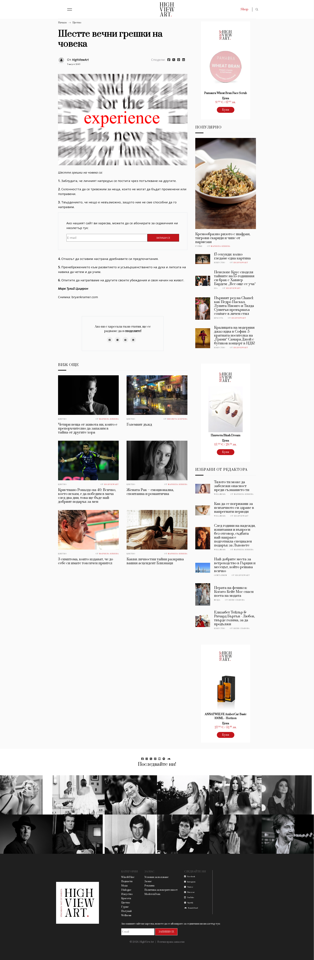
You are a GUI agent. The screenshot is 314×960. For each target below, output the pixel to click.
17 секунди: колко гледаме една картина (232, 256)
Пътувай (126, 911)
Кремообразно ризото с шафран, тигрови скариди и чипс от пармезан (222, 238)
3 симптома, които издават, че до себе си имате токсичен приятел (85, 561)
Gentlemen (220, 575)
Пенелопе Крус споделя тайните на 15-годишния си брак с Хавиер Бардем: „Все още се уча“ (235, 278)
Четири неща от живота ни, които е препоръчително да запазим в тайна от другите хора (87, 428)
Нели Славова (237, 600)
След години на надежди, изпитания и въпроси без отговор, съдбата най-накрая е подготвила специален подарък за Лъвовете (234, 536)
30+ (216, 288)
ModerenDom (152, 894)
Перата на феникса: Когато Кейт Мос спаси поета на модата (233, 592)
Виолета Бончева (177, 419)
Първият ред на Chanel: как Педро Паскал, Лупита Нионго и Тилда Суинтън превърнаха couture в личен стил (234, 306)
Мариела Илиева (109, 419)
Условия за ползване (156, 877)
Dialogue (126, 890)
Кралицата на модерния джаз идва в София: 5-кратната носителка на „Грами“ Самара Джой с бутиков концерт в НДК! (234, 335)
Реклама (149, 885)
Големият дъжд (139, 424)
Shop (244, 9)
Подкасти (126, 881)
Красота (218, 318)
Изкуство (219, 263)
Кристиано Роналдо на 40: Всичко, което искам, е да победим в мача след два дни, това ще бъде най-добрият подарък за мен (87, 496)
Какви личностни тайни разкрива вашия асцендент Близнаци (155, 561)
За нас (148, 881)
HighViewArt (80, 60)
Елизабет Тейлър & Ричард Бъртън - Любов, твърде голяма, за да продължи (234, 618)
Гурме (198, 246)
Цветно (76, 22)
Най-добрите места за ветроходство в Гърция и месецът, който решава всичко (234, 565)
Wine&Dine (127, 877)
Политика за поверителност (161, 890)
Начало (62, 22)
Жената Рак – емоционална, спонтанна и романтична (150, 492)
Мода (217, 600)
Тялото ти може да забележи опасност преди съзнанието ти (231, 486)
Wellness (220, 494)
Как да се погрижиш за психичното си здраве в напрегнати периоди (234, 508)
